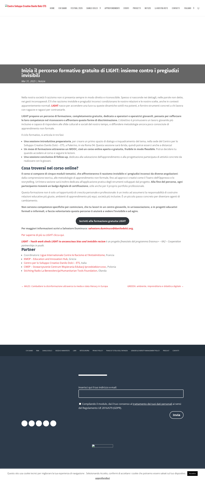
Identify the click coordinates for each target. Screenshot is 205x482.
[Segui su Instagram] (39, 423)
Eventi (126, 8)
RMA (37, 351)
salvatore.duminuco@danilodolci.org (110, 228)
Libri (74, 351)
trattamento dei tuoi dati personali (152, 404)
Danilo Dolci (92, 8)
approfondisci (102, 478)
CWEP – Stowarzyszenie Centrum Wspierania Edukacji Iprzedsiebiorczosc (65, 266)
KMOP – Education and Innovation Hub (46, 259)
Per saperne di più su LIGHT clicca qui (42, 235)
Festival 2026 (77, 8)
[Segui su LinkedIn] (53, 423)
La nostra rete (161, 8)
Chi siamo (62, 8)
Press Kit (166, 351)
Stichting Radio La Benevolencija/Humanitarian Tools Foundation (60, 270)
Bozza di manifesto (63, 351)
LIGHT (54, 105)
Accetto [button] (192, 473)
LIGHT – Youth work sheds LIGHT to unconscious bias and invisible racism (63, 241)
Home (52, 8)
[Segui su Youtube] (46, 423)
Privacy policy (98, 351)
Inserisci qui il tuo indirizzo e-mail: (97, 387)
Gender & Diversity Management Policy (145, 351)
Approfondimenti (112, 8)
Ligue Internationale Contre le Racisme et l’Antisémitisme (72, 255)
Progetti (137, 8)
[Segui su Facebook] (24, 423)
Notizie (148, 8)
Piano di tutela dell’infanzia (117, 351)
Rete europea (84, 351)
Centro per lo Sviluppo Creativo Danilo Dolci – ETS (52, 263)
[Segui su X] (32, 423)
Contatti (176, 8)
